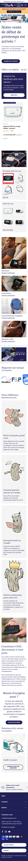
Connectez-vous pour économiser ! (14, 1)
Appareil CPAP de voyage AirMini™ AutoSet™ (11, 127)
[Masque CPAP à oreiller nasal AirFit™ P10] (19, 190)
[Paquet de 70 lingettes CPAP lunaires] (8, 178)
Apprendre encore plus (9, 397)
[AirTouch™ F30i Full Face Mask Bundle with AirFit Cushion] (19, 178)
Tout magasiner (7, 370)
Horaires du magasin (8, 827)
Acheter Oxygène (14, 722)
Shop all (5, 197)
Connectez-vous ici (11, 61)
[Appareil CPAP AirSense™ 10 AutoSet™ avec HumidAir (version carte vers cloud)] (8, 222)
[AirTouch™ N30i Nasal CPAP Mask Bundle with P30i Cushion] (8, 190)
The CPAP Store (10, 855)
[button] (22, 5)
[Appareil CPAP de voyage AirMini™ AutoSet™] (13, 112)
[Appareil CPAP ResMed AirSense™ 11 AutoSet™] (19, 211)
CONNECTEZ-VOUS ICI (14, 11)
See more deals (8, 230)
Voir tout (23, 69)
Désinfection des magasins (13, 767)
